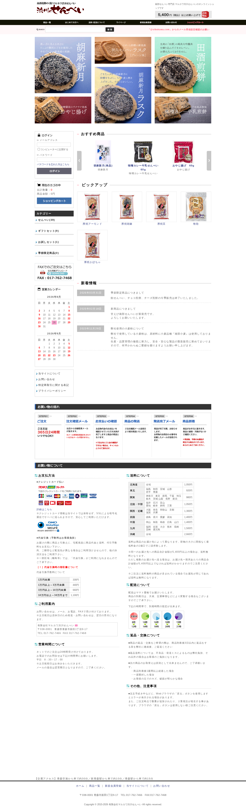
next (209, 161)
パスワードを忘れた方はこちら (53, 164)
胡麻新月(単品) (103, 165)
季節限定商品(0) (48, 252)
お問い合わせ (46, 379)
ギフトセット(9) (48, 230)
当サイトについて (49, 373)
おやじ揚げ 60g (183, 165)
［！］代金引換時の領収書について (57, 567)
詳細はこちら (44, 509)
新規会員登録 (113, 785)
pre (79, 161)
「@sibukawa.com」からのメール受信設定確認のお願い (178, 29)
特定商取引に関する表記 (53, 385)
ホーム (80, 785)
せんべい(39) (46, 219)
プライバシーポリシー (52, 390)
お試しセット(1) (48, 242)
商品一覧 (94, 785)
